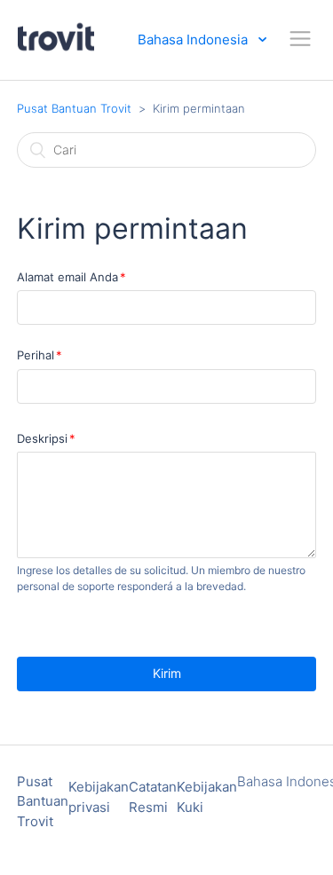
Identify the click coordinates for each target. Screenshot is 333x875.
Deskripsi (42, 438)
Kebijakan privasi (98, 797)
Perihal (35, 355)
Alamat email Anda (67, 277)
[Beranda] (56, 48)
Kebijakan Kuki (207, 797)
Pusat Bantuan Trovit (74, 108)
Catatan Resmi (153, 797)
